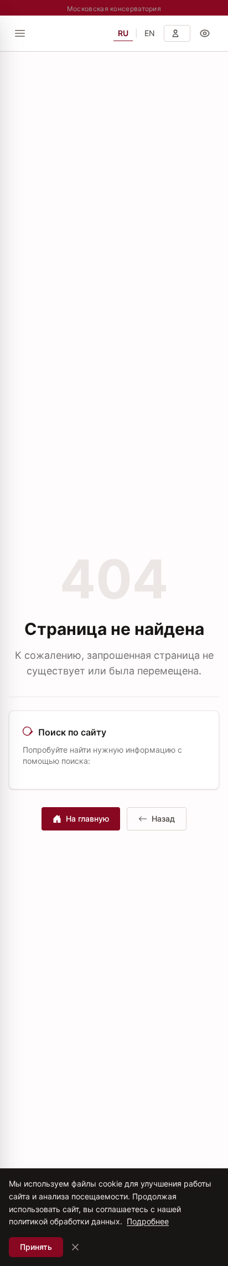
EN (149, 33)
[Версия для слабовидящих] (205, 33)
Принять (36, 1247)
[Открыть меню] (20, 33)
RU (123, 33)
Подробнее (148, 1221)
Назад (163, 818)
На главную (87, 818)
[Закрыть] (75, 1247)
